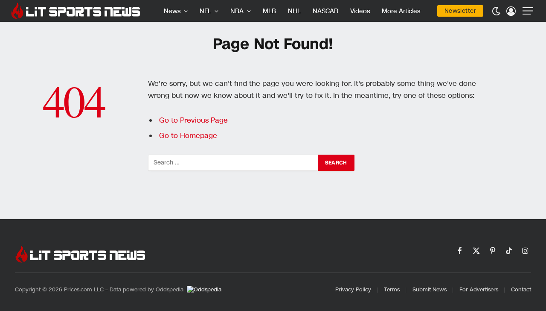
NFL (205, 11)
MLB (269, 11)
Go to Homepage (188, 136)
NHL (294, 11)
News (172, 11)
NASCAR (325, 11)
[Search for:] (233, 163)
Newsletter (460, 11)
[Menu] (528, 11)
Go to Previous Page (193, 120)
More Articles (401, 11)
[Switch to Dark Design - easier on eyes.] (496, 11)
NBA (237, 11)
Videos (360, 11)
